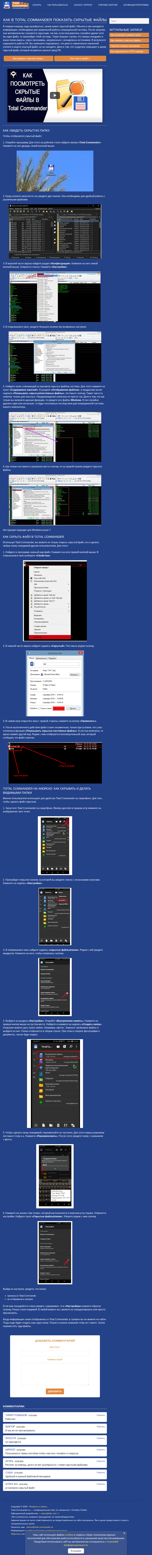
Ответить (101, 1415)
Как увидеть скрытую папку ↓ (28, 58)
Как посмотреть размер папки (125, 35)
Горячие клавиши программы (125, 46)
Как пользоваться (58, 5)
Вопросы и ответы (38, 1506)
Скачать (37, 5)
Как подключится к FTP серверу (126, 51)
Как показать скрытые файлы (125, 40)
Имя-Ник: (55, 1347)
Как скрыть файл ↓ (80, 58)
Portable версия (107, 5)
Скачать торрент (83, 5)
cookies (30, 1530)
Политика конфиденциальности (51, 1530)
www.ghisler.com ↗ (50, 1513)
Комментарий (55, 1359)
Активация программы (136, 5)
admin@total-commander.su (40, 1527)
